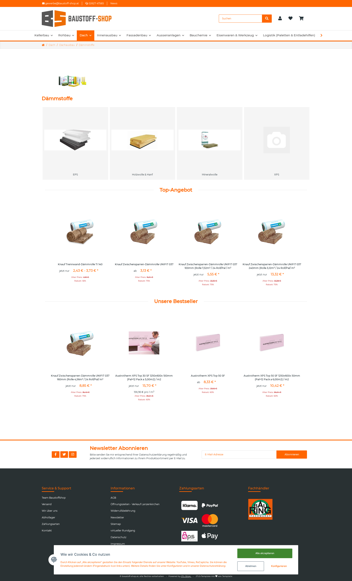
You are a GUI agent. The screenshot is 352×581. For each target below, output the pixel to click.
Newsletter (117, 517)
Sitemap (116, 524)
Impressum (118, 543)
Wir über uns (49, 510)
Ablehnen (250, 566)
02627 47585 (96, 3)
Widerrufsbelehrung (123, 510)
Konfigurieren (279, 566)
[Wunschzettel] (290, 18)
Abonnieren (292, 454)
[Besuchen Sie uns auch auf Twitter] (64, 454)
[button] (280, 18)
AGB (113, 497)
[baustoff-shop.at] (80, 18)
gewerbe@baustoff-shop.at (62, 3)
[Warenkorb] (303, 18)
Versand (47, 504)
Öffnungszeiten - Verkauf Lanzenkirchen (135, 504)
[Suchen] (267, 18)
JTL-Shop (186, 576)
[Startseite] (43, 45)
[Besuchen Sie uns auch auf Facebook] (55, 454)
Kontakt (47, 530)
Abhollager (48, 517)
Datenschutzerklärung (153, 454)
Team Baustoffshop (54, 497)
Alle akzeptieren (264, 553)
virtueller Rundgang (123, 530)
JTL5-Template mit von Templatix (214, 576)
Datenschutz (118, 537)
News (113, 3)
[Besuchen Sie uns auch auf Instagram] (73, 454)
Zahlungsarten (51, 524)
